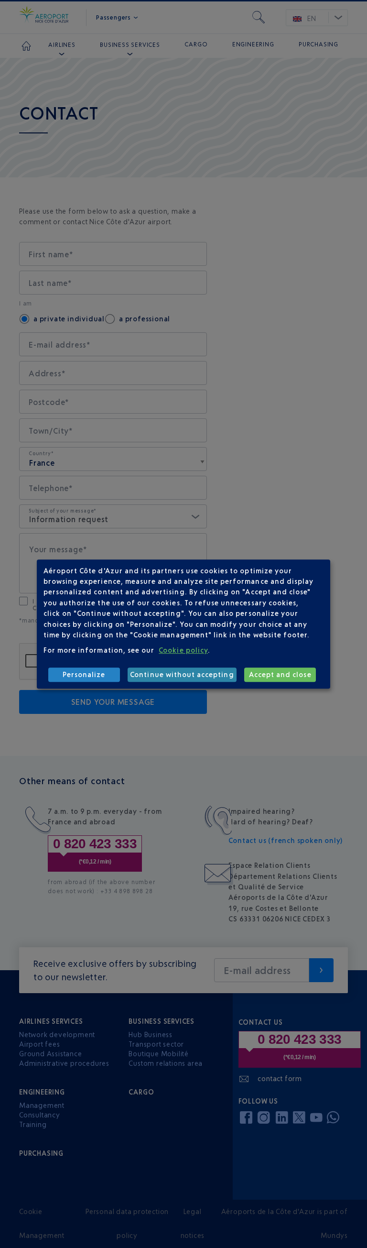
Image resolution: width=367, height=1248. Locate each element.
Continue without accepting (182, 674)
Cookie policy (183, 650)
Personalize (84, 674)
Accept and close (280, 674)
